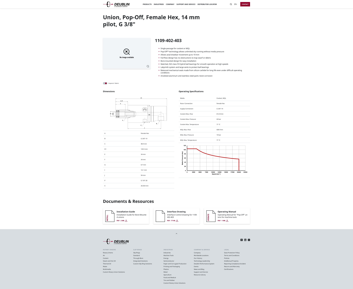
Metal (165, 272)
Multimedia (107, 269)
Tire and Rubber (169, 280)
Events (196, 266)
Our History (198, 258)
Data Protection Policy (232, 253)
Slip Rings (136, 253)
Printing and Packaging (172, 266)
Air (104, 255)
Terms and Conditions (231, 255)
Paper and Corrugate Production (175, 264)
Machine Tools (169, 255)
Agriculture (167, 275)
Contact (245, 4)
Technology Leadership (202, 261)
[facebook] (241, 241)
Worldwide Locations (201, 255)
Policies (226, 258)
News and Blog (199, 269)
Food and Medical (170, 277)
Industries (159, 4)
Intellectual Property (231, 261)
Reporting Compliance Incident (235, 264)
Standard (136, 255)
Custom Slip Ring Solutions (142, 264)
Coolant (105, 258)
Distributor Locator (207, 4)
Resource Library (200, 275)
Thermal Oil (107, 264)
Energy (166, 258)
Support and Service (185, 4)
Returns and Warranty (232, 266)
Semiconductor (169, 261)
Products (147, 4)
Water (105, 266)
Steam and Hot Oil (109, 261)
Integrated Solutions (140, 261)
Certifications (228, 269)
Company (170, 4)
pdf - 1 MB (221, 221)
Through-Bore (138, 258)
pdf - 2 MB (120, 221)
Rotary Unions (108, 253)
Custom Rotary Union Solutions (114, 272)
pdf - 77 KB (171, 221)
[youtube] (249, 241)
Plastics (166, 269)
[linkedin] (245, 241)
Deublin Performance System (204, 264)
